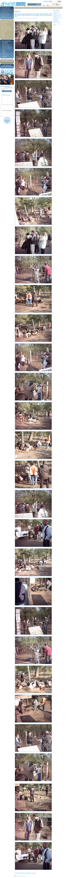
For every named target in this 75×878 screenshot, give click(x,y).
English (45, 5)
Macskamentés (5, 42)
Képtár (2, 37)
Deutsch (50, 5)
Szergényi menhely (5, 22)
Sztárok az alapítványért (6, 29)
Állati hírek (3, 24)
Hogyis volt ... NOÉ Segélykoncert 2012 (56, 22)
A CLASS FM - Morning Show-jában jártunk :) (57, 15)
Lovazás (3, 51)
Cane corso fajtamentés (7, 47)
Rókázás (3, 50)
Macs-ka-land (4, 43)
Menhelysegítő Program (6, 27)
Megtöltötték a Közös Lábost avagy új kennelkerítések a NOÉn (57, 17)
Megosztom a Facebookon (20, 876)
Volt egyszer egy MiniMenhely (5, 56)
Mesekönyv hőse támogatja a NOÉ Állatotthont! (56, 13)
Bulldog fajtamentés (6, 46)
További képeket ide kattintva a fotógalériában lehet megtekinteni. (26, 18)
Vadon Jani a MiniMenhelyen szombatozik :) (56, 20)
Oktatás (2, 32)
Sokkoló (3, 34)
